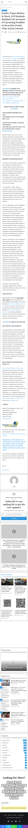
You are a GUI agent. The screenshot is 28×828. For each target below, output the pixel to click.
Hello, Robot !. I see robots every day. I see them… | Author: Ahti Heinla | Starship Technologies (18, 690)
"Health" (4, 760)
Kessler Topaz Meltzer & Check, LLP (12, 368)
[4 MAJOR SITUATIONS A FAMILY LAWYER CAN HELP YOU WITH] (21, 603)
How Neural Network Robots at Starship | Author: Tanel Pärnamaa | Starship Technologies (18, 702)
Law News (9, 7)
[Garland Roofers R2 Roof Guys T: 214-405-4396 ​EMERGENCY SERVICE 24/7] (5, 715)
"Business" (4, 757)
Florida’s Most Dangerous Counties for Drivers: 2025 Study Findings (6, 589)
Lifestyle (4, 745)
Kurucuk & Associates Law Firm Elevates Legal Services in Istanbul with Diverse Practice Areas (7, 613)
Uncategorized (6, 755)
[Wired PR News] (10, 2)
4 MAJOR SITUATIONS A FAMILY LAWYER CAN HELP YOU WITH (21, 612)
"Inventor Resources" (7, 767)
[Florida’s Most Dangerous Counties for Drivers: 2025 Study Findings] (7, 582)
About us (10, 815)
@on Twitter (5, 803)
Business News (6, 740)
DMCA (14, 815)
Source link (5, 470)
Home (4, 7)
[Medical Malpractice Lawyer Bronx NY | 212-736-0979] (5, 683)
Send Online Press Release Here (14, 817)
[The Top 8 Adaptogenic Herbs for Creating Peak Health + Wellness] (5, 725)
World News (5, 742)
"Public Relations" (6, 765)
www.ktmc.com (15, 58)
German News (5, 762)
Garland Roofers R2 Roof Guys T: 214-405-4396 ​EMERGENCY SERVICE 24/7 (19, 714)
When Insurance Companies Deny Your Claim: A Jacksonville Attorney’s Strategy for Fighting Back (20, 589)
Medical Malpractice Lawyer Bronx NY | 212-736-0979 (18, 681)
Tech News (5, 747)
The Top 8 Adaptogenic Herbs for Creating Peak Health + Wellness (17, 721)
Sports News (5, 750)
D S (4, 32)
